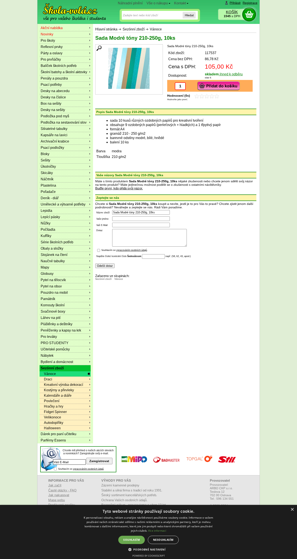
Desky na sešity (53, 110)
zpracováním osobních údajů (131, 250)
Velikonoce (52, 417)
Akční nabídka (52, 28)
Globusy (47, 273)
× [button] (292, 509)
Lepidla (46, 210)
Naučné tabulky (53, 261)
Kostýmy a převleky (59, 390)
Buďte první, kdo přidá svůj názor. (119, 188)
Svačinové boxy (53, 311)
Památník (48, 299)
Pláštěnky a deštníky (56, 324)
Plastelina (48, 185)
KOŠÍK (232, 12)
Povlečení (51, 401)
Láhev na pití (50, 318)
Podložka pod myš (55, 116)
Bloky (45, 154)
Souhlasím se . (124, 250)
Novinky (47, 34)
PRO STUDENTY (54, 343)
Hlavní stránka (106, 29)
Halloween (52, 428)
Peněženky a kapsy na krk (61, 330)
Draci (48, 379)
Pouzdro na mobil (54, 292)
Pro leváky (49, 336)
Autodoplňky (53, 423)
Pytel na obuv (51, 286)
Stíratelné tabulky (54, 129)
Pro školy (48, 40)
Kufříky (46, 236)
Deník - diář (49, 198)
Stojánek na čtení (54, 255)
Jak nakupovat (58, 495)
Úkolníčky (48, 166)
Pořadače (48, 192)
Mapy (45, 267)
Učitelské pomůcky (55, 349)
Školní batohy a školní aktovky (64, 72)
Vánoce (156, 29)
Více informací (157, 530)
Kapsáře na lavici (54, 135)
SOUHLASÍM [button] (131, 540)
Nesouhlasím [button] (163, 540)
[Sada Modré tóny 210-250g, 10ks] (129, 68)
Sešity (45, 160)
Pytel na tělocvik (53, 280)
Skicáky (47, 173)
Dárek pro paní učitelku (58, 434)
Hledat (189, 15)
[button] (149, 549)
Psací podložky (52, 147)
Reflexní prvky (52, 47)
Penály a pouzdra (54, 78)
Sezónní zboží (134, 29)
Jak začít (54, 485)
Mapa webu (56, 500)
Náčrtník (47, 179)
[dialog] (148, 532)
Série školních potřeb (57, 242)
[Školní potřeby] (70, 9)
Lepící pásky (50, 217)
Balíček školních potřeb (59, 66)
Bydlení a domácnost (57, 362)
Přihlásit (235, 3)
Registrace (250, 3)
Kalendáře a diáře (58, 395)
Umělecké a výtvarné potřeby (63, 204)
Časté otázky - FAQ (62, 490)
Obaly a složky (52, 248)
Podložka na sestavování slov (64, 122)
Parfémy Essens (53, 440)
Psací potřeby (51, 84)
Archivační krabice (55, 141)
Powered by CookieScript (148, 555)
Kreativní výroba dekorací (63, 384)
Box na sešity (51, 103)
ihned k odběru (231, 74)
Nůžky (45, 223)
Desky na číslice (53, 97)
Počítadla (48, 229)
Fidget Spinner (55, 412)
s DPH (232, 16)
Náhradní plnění (130, 3)
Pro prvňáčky (51, 59)
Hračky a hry (53, 406)
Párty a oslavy (51, 53)
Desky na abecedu (55, 91)
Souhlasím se (81, 469)
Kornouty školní (53, 305)
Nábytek (47, 355)
